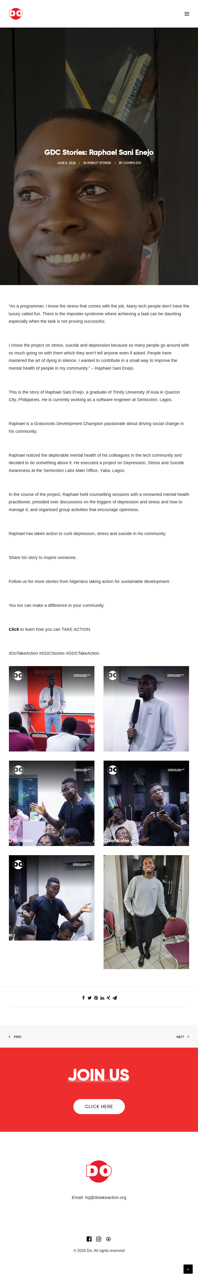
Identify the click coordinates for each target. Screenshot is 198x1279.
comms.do (132, 163)
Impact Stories (99, 163)
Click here (99, 1106)
